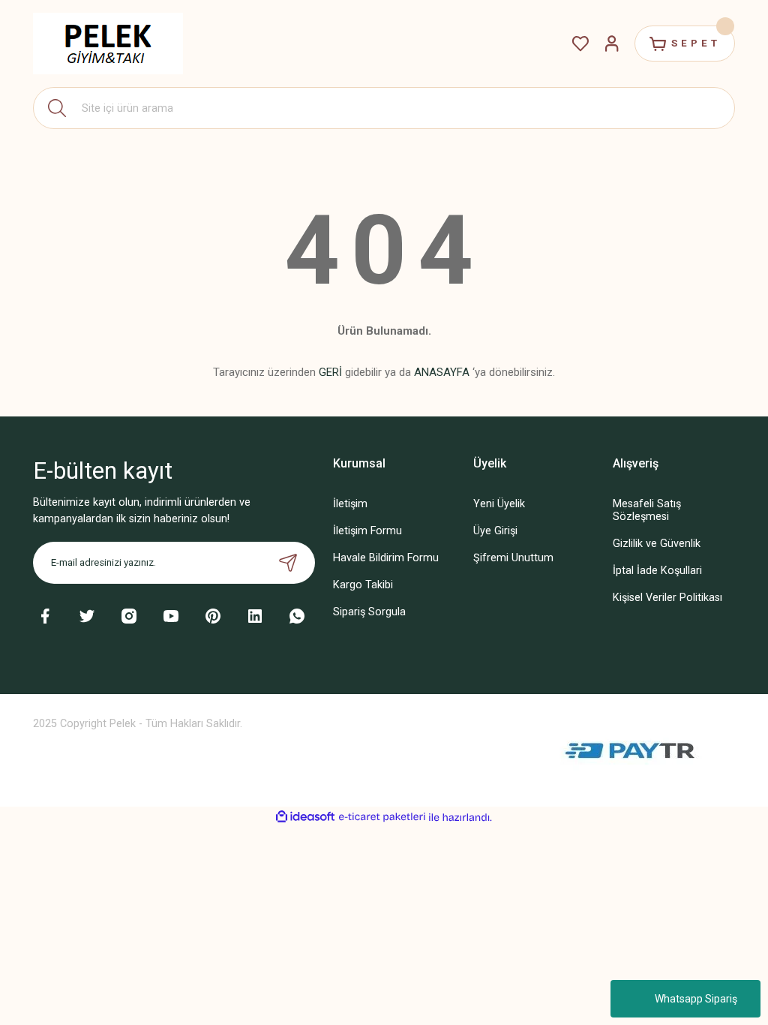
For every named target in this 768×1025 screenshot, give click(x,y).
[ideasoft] (305, 817)
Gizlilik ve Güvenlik (656, 543)
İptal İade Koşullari (657, 570)
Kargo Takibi (363, 585)
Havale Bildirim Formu (386, 558)
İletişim (350, 503)
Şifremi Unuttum (513, 558)
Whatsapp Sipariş (696, 999)
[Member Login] (612, 44)
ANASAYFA (442, 372)
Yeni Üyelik (499, 503)
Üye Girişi (495, 531)
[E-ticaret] (382, 816)
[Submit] (288, 563)
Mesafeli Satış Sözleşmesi (647, 510)
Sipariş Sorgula (369, 612)
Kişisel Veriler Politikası (667, 597)
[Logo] (108, 43)
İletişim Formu (367, 531)
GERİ (330, 372)
